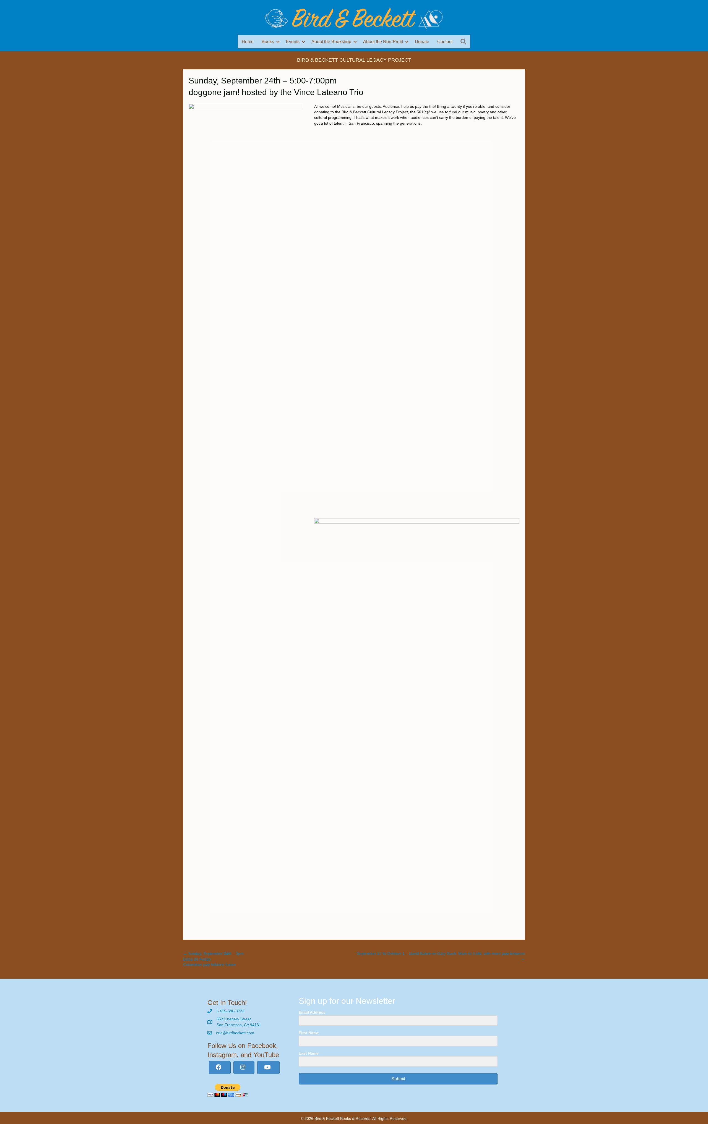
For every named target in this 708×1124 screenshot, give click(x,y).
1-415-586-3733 (230, 1011)
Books (268, 41)
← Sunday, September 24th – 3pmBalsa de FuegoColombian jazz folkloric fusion (213, 959)
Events (293, 41)
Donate (422, 41)
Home (248, 41)
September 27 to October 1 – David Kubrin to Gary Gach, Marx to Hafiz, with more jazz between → (441, 956)
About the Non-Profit (383, 41)
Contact (444, 41)
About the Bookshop (331, 41)
